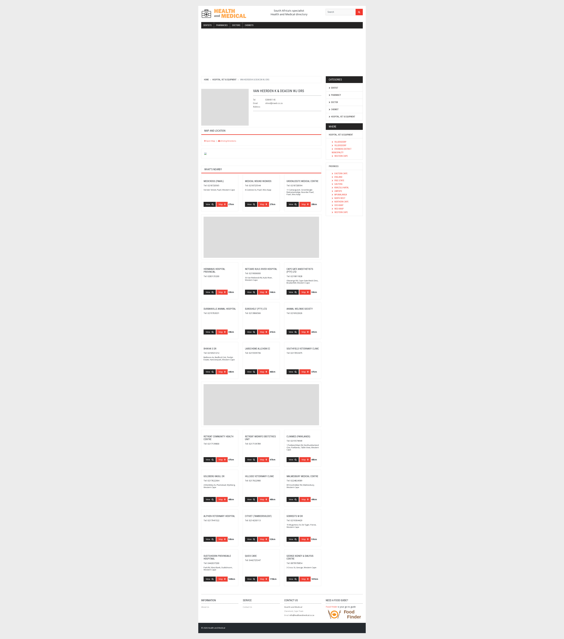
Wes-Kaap (339, 209)
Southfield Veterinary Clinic (303, 348)
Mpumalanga (340, 194)
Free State (339, 180)
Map (221, 204)
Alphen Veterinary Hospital (219, 516)
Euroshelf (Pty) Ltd (256, 308)
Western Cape (341, 156)
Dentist (334, 88)
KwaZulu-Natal (341, 187)
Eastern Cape (341, 173)
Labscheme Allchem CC (257, 348)
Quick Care (251, 556)
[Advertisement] (282, 52)
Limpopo (338, 191)
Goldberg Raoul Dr (214, 476)
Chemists (249, 25)
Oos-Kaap (338, 205)
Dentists (207, 25)
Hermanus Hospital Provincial (214, 270)
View (208, 204)
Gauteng (338, 184)
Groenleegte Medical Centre (302, 181)
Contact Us (247, 607)
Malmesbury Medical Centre (302, 476)
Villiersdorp (340, 142)
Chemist (335, 109)
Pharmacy (336, 95)
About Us (205, 607)
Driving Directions (228, 141)
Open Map (210, 141)
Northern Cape (341, 202)
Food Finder (331, 606)
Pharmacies (222, 25)
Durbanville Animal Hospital (220, 308)
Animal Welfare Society (300, 308)
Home (206, 79)
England (338, 177)
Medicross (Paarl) (214, 181)
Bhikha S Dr (210, 348)
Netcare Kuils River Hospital (261, 269)
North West (339, 198)
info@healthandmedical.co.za (301, 615)
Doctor (334, 102)
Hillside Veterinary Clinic (259, 476)
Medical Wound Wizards (258, 181)
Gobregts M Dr (295, 516)
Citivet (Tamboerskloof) (258, 516)
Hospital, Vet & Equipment (224, 79)
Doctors (236, 25)
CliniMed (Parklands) (298, 436)
